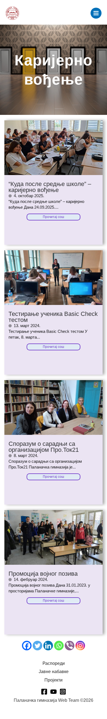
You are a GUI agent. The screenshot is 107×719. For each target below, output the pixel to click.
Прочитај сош (53, 217)
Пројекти (53, 680)
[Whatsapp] (59, 645)
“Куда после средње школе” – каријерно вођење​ (50, 187)
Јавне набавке (54, 671)
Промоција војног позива (43, 573)
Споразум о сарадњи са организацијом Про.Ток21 (44, 446)
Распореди (54, 663)
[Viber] (69, 645)
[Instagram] (80, 645)
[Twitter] (37, 645)
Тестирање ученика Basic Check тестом (53, 316)
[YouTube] (53, 691)
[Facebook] (27, 645)
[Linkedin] (48, 645)
